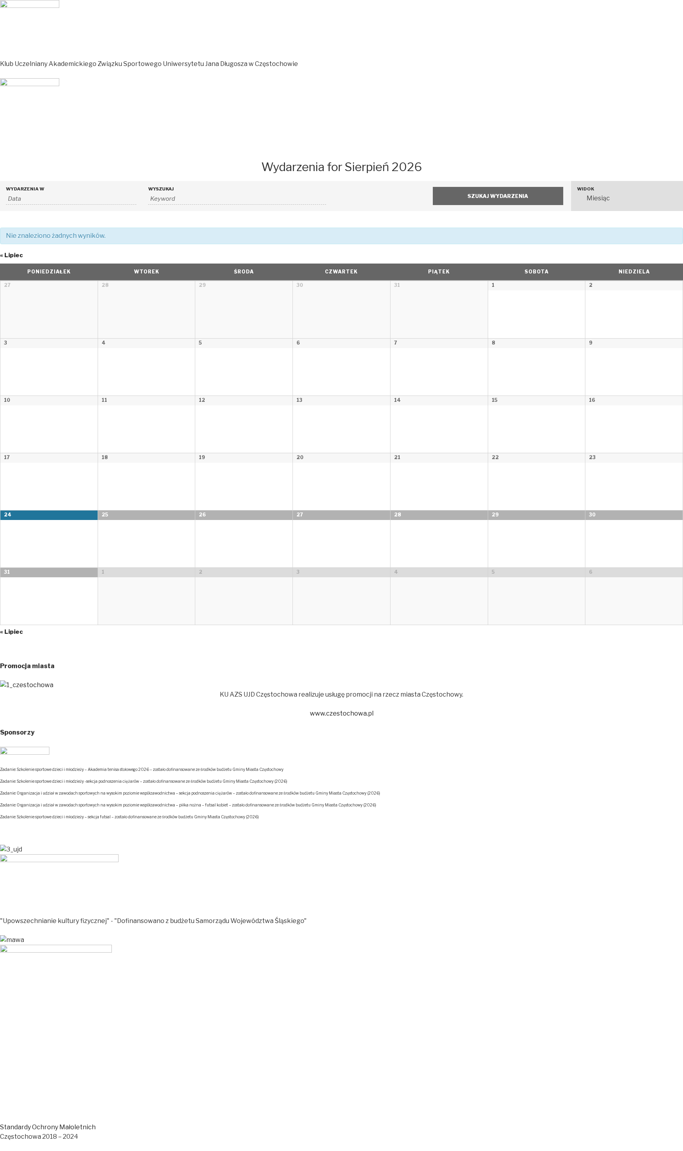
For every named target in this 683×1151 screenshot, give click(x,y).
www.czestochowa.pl (342, 713)
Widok (585, 189)
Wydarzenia (160, 148)
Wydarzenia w (25, 189)
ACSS (110, 148)
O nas (240, 148)
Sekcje (69, 148)
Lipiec (11, 255)
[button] (48, 1127)
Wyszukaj (161, 189)
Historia (206, 148)
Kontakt (274, 148)
